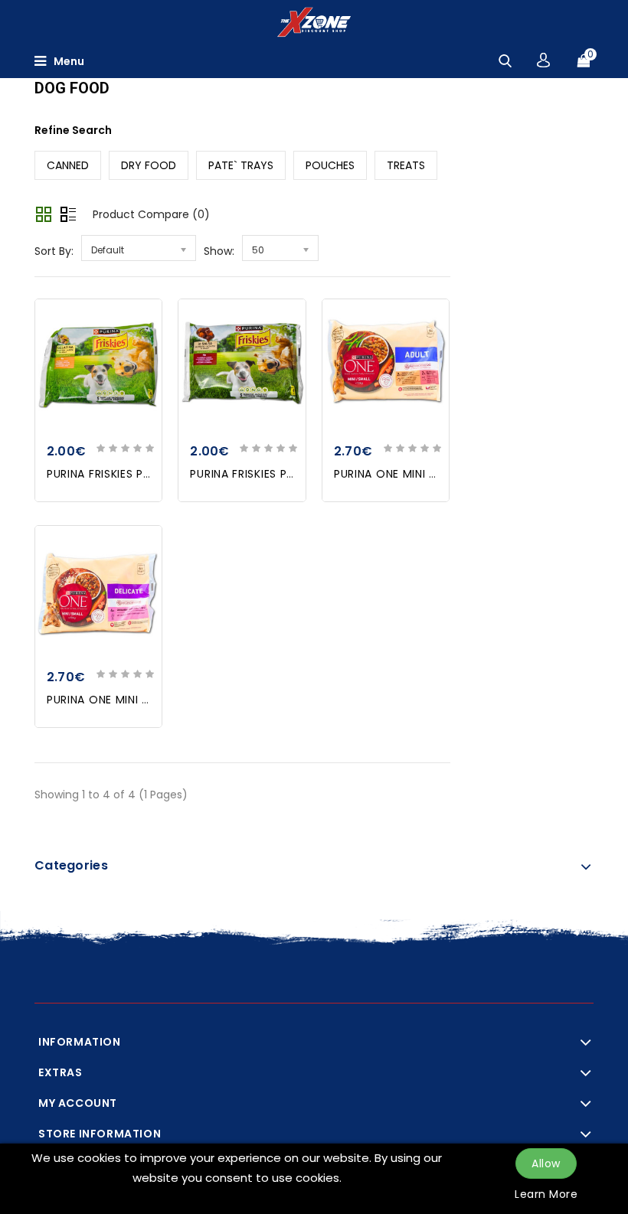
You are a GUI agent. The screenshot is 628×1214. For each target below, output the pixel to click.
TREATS (406, 165)
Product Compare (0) (151, 214)
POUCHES (330, 165)
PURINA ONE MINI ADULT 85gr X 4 (425, 473)
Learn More (546, 1194)
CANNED (68, 165)
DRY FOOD (148, 165)
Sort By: (54, 251)
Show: (219, 251)
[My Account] (543, 60)
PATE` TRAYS (240, 165)
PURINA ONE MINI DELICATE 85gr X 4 (146, 699)
